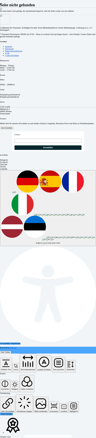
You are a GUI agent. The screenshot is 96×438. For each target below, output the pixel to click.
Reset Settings (6, 414)
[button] (6, 365)
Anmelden (48, 147)
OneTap (13, 348)
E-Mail (17, 135)
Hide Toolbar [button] (5, 352)
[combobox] (48, 208)
